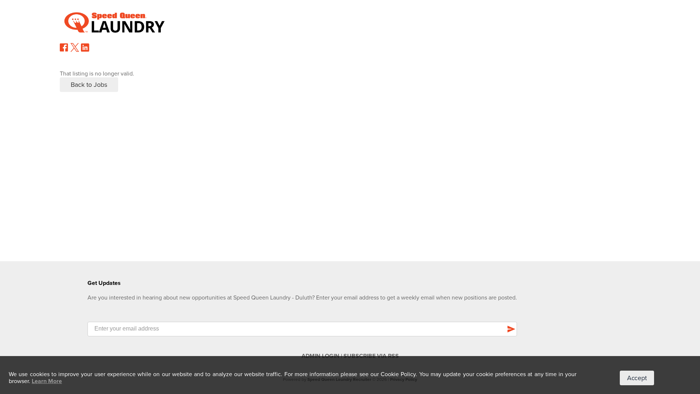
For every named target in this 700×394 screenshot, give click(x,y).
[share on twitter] (74, 50)
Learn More (47, 381)
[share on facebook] (64, 50)
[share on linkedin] (85, 50)
